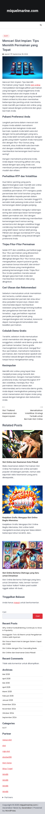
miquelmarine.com (22, 11)
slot (4, 745)
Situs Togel (7, 768)
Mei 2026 (6, 674)
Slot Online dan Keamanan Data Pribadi (20, 462)
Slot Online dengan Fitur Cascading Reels (19, 648)
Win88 (5, 774)
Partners (8, 797)
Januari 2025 (7, 700)
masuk (17, 602)
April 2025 (6, 687)
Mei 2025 (6, 683)
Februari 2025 (8, 696)
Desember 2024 (9, 704)
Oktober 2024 (8, 713)
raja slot (6, 751)
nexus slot (7, 740)
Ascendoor (27, 807)
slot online (35, 85)
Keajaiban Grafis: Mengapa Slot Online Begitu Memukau (19, 519)
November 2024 (9, 709)
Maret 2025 (7, 691)
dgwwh (7, 54)
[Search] (41, 25)
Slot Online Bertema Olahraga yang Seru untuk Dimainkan (20, 574)
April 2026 (6, 678)
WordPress (10, 810)
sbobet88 (7, 757)
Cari (4, 612)
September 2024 (9, 717)
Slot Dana (7, 763)
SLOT (6, 36)
